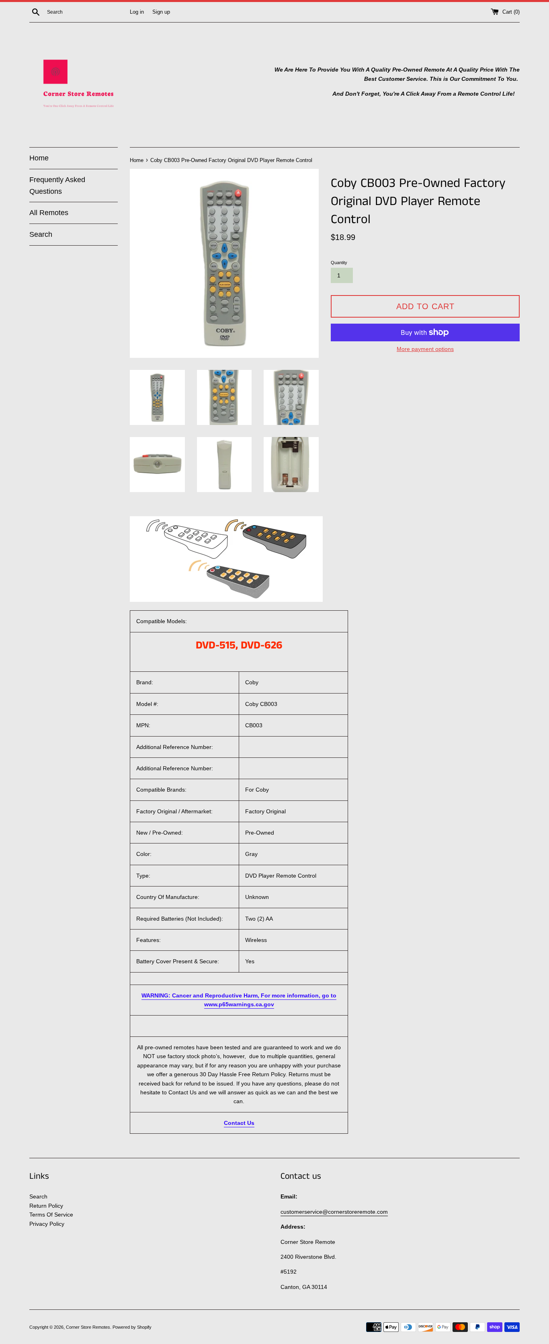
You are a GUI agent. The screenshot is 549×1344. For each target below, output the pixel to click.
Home (39, 158)
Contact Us (239, 1123)
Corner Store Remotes (88, 1327)
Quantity (339, 262)
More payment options (425, 349)
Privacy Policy (46, 1224)
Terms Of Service (51, 1214)
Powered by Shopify (132, 1327)
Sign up (161, 12)
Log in (137, 12)
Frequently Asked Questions (57, 185)
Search (40, 234)
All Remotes (48, 213)
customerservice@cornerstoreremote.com (334, 1212)
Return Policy (46, 1205)
